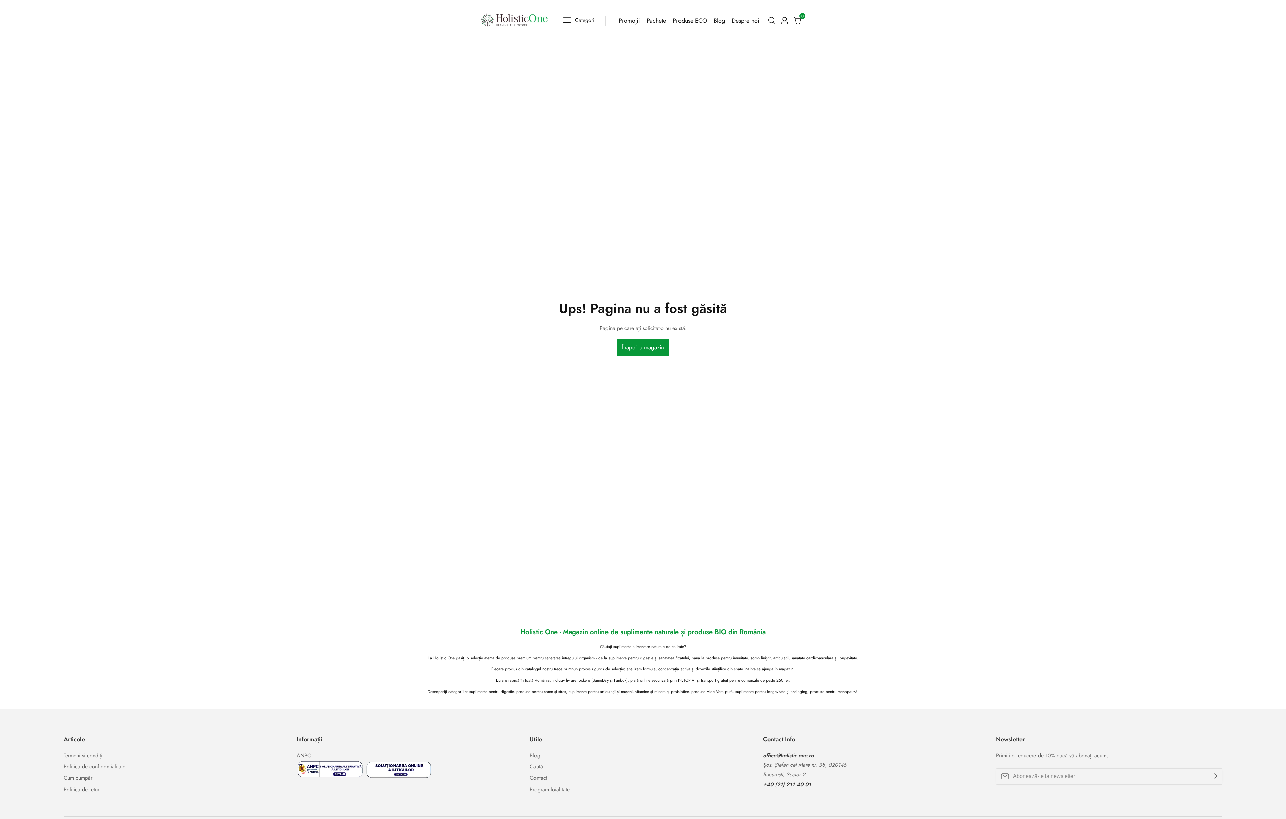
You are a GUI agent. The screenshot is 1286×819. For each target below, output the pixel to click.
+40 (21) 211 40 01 (787, 784)
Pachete (656, 20)
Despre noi (745, 20)
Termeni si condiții (84, 755)
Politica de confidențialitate (94, 766)
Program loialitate (550, 789)
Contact (538, 778)
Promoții (629, 20)
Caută (536, 766)
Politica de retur (81, 789)
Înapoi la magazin (643, 347)
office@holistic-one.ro (788, 755)
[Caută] (773, 20)
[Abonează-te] (1215, 776)
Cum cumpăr (78, 778)
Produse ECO (690, 20)
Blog (719, 20)
